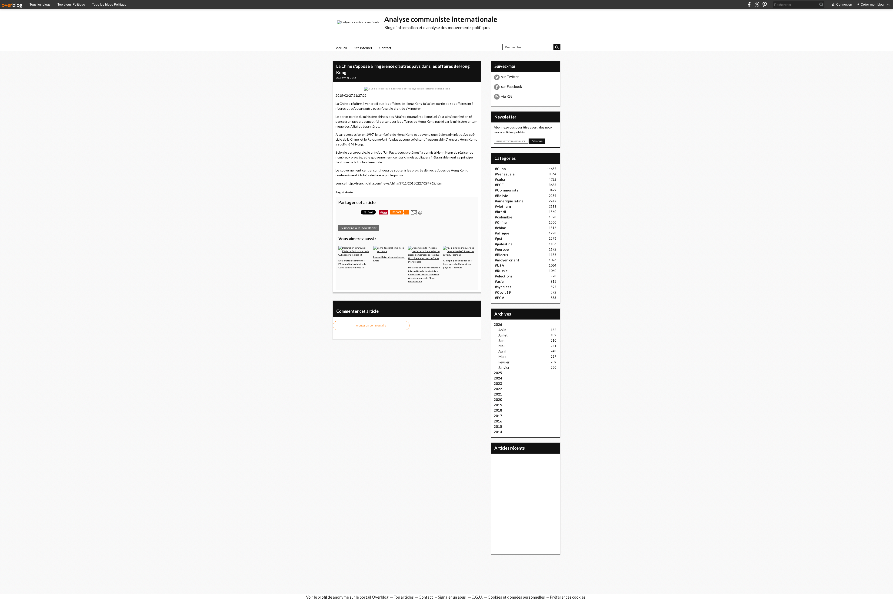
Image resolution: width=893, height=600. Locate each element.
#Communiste (507, 190)
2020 (498, 399)
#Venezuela (505, 174)
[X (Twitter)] (757, 4)
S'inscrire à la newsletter (359, 228)
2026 (498, 324)
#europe (502, 249)
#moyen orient (507, 260)
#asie (349, 192)
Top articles (403, 597)
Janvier (504, 367)
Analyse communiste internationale (440, 19)
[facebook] (749, 4)
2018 (498, 410)
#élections (503, 276)
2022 (498, 389)
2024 (498, 378)
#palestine (504, 244)
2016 (498, 421)
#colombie (503, 217)
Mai (501, 346)
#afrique (502, 233)
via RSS (507, 96)
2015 (498, 426)
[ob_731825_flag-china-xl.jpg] (407, 88)
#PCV (499, 298)
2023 (498, 383)
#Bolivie (501, 196)
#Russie (501, 271)
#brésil (500, 212)
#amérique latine (509, 201)
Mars (502, 356)
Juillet (503, 335)
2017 (498, 416)
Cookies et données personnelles (516, 597)
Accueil (341, 48)
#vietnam (503, 206)
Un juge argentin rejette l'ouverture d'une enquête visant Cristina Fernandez (428, 310)
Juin (501, 340)
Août (502, 330)
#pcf (499, 238)
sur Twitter (510, 77)
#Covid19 (503, 292)
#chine (500, 228)
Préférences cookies (568, 597)
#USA (499, 265)
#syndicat (503, 287)
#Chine (501, 222)
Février (504, 362)
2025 (498, 373)
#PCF (499, 185)
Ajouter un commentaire (371, 325)
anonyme (341, 597)
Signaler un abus (452, 597)
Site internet (363, 48)
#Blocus (501, 255)
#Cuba (500, 169)
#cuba (500, 179)
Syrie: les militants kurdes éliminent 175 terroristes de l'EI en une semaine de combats (392, 302)
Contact (385, 48)
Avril (502, 351)
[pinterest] (764, 4)
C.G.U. (477, 597)
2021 (498, 394)
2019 (498, 405)
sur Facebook (511, 86)
